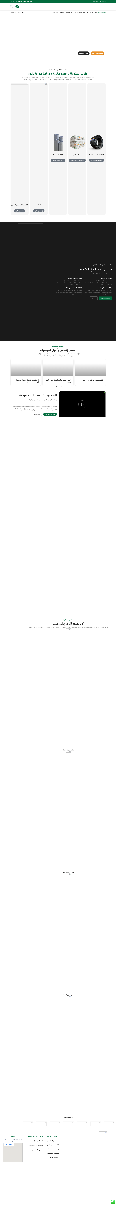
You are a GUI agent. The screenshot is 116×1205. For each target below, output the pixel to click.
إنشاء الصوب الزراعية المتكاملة (35, 1141)
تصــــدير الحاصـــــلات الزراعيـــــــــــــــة (35, 1150)
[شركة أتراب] (68, 1124)
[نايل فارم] (109, 1124)
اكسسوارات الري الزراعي (19, 205)
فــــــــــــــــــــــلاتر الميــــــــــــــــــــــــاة (53, 1153)
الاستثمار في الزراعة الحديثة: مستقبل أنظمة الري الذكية (27, 381)
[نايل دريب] (95, 1124)
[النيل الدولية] (55, 1124)
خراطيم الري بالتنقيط (96, 154)
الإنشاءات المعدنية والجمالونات (35, 1145)
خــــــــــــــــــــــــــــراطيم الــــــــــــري (53, 1141)
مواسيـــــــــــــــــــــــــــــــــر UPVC (53, 1149)
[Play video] (82, 404)
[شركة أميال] (82, 1124)
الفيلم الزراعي (77, 154)
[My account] (17, 6)
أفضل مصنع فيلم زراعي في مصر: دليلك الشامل (58, 381)
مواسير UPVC (58, 154)
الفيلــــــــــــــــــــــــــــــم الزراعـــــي (53, 1145)
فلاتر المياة (39, 204)
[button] (58, 160)
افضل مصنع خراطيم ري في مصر (93, 380)
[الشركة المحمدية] (41, 1124)
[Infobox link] (68, 689)
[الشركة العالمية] (28, 1124)
